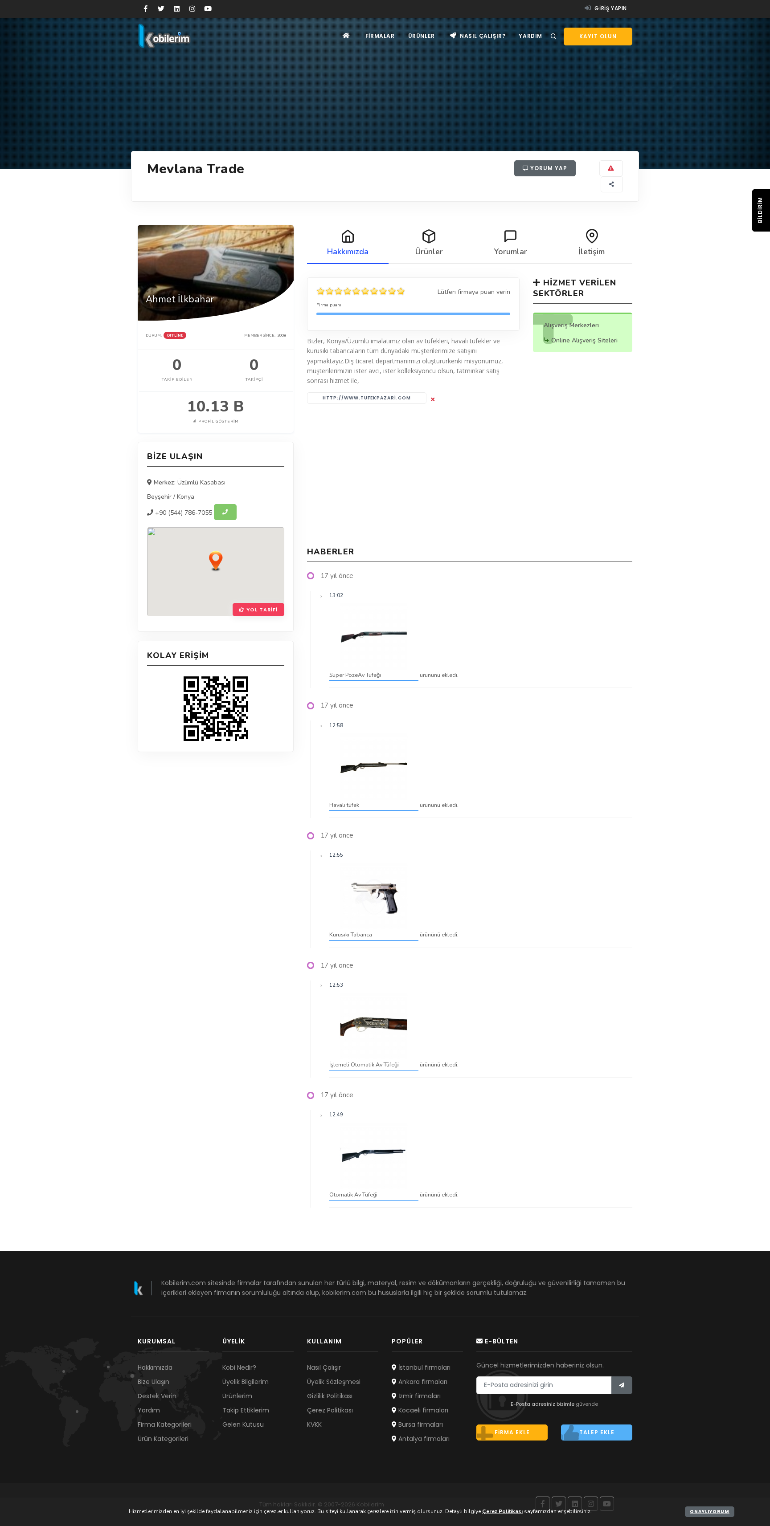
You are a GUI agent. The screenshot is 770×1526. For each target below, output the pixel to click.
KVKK (314, 1424)
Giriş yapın (610, 8)
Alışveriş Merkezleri (571, 325)
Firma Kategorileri (165, 1424)
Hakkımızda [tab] (348, 251)
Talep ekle (596, 1432)
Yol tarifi (261, 609)
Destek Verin (157, 1396)
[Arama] (553, 36)
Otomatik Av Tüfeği (353, 1194)
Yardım (530, 36)
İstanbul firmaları (424, 1367)
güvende (587, 1404)
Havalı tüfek (344, 805)
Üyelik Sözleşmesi (333, 1381)
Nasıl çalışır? (481, 36)
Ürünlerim (237, 1396)
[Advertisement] (469, 475)
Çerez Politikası (330, 1410)
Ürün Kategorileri (163, 1438)
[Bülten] (621, 1385)
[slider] (360, 291)
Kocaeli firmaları (422, 1410)
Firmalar (380, 36)
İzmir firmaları (419, 1396)
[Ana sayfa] (346, 36)
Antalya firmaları (423, 1438)
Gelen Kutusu (243, 1424)
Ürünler (421, 36)
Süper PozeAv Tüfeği (355, 675)
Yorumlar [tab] (510, 251)
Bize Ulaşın (153, 1381)
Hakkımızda (155, 1367)
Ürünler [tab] (429, 251)
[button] (216, 560)
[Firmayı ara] (225, 512)
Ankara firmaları (422, 1381)
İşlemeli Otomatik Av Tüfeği (364, 1064)
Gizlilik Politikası (329, 1396)
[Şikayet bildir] (611, 168)
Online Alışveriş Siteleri (584, 340)
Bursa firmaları (420, 1424)
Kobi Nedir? (239, 1367)
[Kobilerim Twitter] (161, 9)
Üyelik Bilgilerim (245, 1381)
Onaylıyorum (709, 1511)
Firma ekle (512, 1432)
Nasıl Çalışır (324, 1367)
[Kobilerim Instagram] (192, 9)
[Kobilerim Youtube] (208, 9)
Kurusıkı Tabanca (350, 934)
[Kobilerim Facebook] (145, 9)
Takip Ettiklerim (245, 1410)
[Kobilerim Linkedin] (176, 9)
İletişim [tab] (591, 251)
